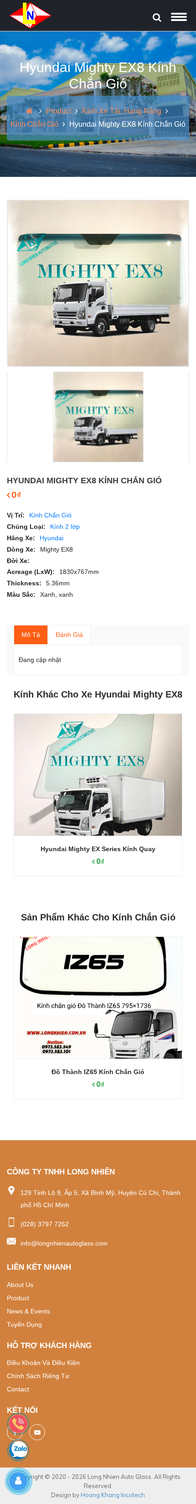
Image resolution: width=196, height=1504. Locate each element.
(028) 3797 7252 (45, 1224)
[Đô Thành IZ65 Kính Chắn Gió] (98, 997)
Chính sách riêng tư (38, 1376)
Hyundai (51, 538)
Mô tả (30, 634)
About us (20, 1284)
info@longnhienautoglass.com (64, 1243)
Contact (18, 1389)
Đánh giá (69, 634)
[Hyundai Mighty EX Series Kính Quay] (98, 774)
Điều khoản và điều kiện (43, 1362)
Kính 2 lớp (65, 526)
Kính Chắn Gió (34, 124)
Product (58, 111)
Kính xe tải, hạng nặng (121, 111)
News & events (28, 1311)
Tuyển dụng (24, 1324)
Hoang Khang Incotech (113, 1495)
